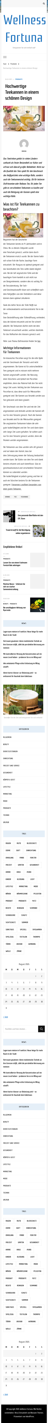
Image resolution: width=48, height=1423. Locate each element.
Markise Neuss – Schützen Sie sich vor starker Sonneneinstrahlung (14, 587)
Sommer (25, 922)
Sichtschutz (11, 922)
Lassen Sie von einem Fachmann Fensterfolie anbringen (15, 563)
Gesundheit (8, 773)
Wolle (8, 951)
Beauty (5, 604)
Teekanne (24, 497)
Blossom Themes (37, 1413)
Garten (21, 865)
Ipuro (29, 872)
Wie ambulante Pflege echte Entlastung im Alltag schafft (21, 665)
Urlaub (6, 822)
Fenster (33, 858)
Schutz (24, 915)
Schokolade (10, 915)
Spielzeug (10, 937)
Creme (8, 850)
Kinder (8, 879)
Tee (15, 497)
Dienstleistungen (10, 751)
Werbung (32, 944)
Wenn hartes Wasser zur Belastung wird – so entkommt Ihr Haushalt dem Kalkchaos (20, 674)
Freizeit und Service (11, 766)
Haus (19, 872)
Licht (32, 879)
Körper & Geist (9, 780)
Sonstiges (10, 929)
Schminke (33, 908)
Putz (34, 901)
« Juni (5, 1017)
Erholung (10, 858)
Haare (8, 872)
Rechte (8, 908)
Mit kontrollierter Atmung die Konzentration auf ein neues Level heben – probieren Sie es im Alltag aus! (22, 656)
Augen (8, 843)
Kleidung (20, 879)
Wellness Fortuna (26, 1409)
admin (24, 151)
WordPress (30, 1416)
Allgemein (7, 737)
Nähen (8, 894)
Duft (18, 850)
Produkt (9, 901)
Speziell (23, 929)
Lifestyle (7, 787)
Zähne (19, 951)
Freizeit (9, 865)
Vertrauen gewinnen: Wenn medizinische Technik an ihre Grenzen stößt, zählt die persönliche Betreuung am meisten (23, 644)
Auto (19, 843)
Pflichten (37, 894)
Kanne (7, 497)
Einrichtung (8, 758)
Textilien (23, 937)
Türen (8, 944)
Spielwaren (37, 929)
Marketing (7, 794)
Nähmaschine (22, 894)
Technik (6, 815)
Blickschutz (32, 843)
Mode (5, 801)
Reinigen (20, 908)
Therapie (36, 937)
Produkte (19, 79)
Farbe (22, 858)
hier (39, 341)
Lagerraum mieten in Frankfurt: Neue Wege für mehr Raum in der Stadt (23, 633)
